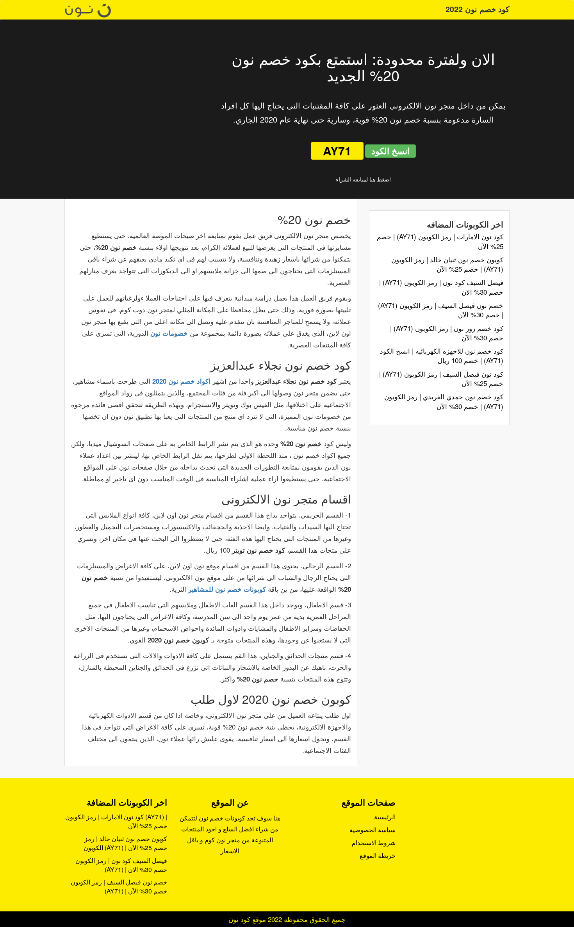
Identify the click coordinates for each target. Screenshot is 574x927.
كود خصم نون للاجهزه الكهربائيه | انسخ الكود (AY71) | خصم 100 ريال (441, 355)
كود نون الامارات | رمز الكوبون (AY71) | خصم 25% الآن (440, 241)
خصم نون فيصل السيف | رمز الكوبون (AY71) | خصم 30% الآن (440, 309)
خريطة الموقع (378, 855)
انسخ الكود (390, 150)
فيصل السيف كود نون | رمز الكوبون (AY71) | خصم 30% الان (441, 286)
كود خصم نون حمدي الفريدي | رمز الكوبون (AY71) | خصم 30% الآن (443, 401)
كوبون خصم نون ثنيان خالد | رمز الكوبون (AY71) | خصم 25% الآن (447, 264)
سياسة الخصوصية (372, 829)
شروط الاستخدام (374, 842)
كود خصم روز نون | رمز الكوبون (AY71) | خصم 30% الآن (446, 332)
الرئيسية (385, 816)
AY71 (337, 150)
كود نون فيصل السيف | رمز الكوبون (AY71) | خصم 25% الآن (441, 378)
